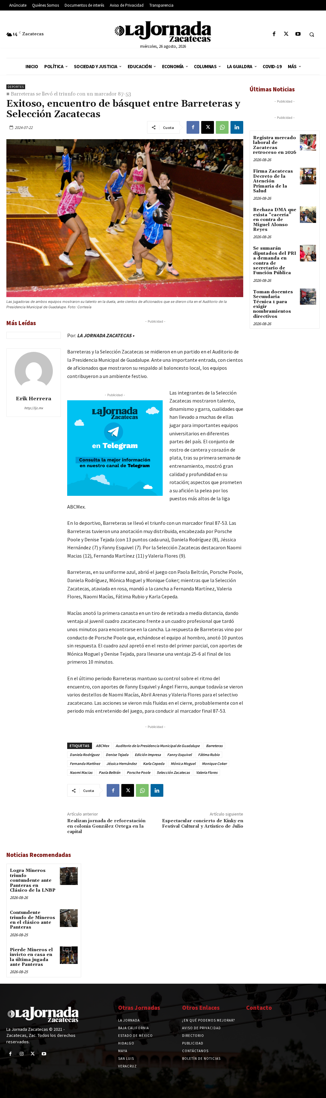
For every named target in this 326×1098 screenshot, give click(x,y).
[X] (286, 34)
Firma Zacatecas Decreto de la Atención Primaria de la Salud (273, 181)
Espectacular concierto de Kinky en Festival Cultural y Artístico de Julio (202, 823)
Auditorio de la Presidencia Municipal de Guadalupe (158, 745)
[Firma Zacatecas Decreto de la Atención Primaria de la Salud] (308, 176)
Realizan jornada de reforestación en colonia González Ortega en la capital (106, 826)
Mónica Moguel (183, 763)
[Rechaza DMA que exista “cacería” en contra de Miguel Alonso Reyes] (308, 214)
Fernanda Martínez (85, 763)
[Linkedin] (236, 127)
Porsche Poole (138, 772)
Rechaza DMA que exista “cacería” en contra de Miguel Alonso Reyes (274, 219)
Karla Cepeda (153, 763)
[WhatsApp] (222, 127)
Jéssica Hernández (121, 763)
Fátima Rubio (209, 754)
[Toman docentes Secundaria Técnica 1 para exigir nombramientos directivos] (308, 297)
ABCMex (102, 745)
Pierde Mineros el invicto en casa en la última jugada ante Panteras (31, 957)
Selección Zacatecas (173, 772)
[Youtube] (298, 34)
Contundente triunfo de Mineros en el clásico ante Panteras (32, 920)
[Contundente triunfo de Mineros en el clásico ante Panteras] (68, 918)
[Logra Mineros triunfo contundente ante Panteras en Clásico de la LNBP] (68, 876)
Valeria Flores (206, 772)
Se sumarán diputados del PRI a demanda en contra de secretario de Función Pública (274, 261)
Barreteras (214, 745)
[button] (312, 34)
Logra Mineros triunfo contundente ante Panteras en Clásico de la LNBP (32, 880)
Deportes (16, 87)
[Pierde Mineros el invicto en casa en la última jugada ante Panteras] (68, 955)
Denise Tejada (117, 754)
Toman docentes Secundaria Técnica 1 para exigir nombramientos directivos (273, 304)
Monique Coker (214, 763)
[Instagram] (21, 1054)
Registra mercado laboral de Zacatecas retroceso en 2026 (274, 145)
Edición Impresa (148, 754)
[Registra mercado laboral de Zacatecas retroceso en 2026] (308, 142)
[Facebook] (274, 34)
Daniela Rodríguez (84, 754)
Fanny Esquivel (179, 754)
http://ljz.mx (33, 408)
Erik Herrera (33, 399)
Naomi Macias (81, 772)
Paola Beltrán (109, 772)
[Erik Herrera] (34, 371)
